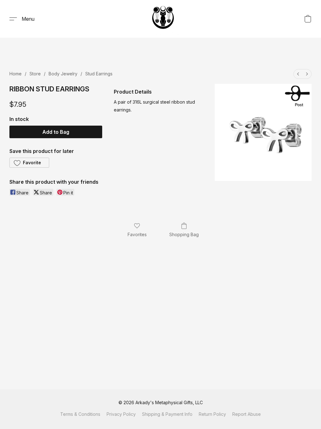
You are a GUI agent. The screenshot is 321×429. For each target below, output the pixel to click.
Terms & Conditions (80, 414)
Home (15, 73)
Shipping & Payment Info (167, 414)
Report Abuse (246, 414)
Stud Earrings (99, 73)
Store (35, 73)
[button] (163, 19)
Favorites (137, 234)
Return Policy (212, 414)
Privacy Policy (121, 414)
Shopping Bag (184, 234)
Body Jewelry (63, 73)
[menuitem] (298, 74)
